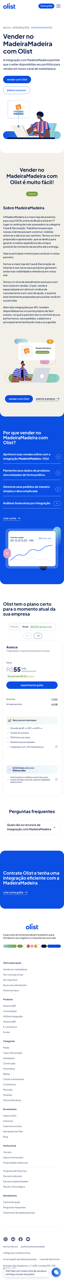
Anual (37, 626)
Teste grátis (46, 6)
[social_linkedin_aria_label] (13, 1239)
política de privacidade (33, 1246)
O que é (32, 194)
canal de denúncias (50, 1259)
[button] (58, 6)
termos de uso (10, 1246)
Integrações (21, 27)
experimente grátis (32, 685)
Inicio (7, 27)
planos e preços (16, 90)
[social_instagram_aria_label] (5, 1239)
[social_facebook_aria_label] (20, 1239)
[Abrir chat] (56, 1272)
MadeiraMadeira (42, 27)
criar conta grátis (13, 892)
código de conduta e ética (16, 1253)
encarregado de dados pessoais (20, 1259)
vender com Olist (17, 79)
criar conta (9, 518)
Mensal (14, 626)
